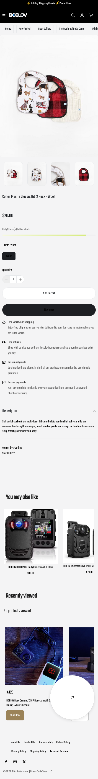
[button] (20, 279)
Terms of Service (59, 751)
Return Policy (63, 742)
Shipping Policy (38, 751)
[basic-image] (34, 656)
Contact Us (29, 742)
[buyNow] (49, 310)
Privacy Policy (18, 751)
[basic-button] (15, 715)
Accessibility (46, 742)
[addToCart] (49, 293)
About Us (15, 742)
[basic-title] (22, 497)
